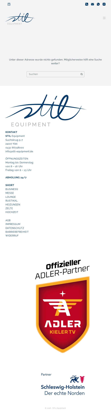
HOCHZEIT (11, 212)
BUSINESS (11, 189)
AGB (8, 220)
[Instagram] (104, 4)
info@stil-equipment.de (19, 151)
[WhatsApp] (98, 4)
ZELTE (9, 208)
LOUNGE (10, 197)
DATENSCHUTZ (14, 228)
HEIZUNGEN (12, 204)
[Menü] (104, 18)
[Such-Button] (81, 74)
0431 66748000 (14, 147)
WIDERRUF (12, 235)
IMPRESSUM (12, 224)
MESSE (9, 193)
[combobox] (53, 74)
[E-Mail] (92, 4)
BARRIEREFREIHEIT (17, 231)
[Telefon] (86, 4)
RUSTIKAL (11, 200)
